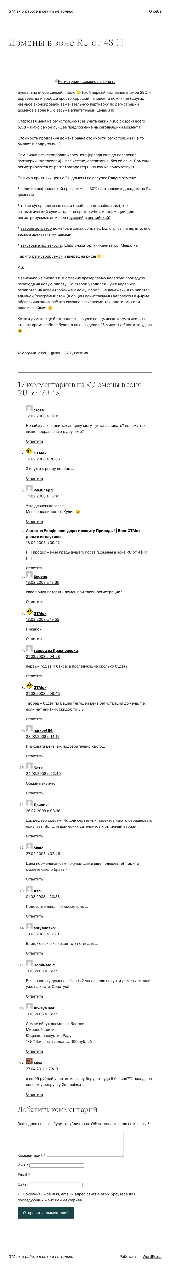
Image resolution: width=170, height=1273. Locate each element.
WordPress (152, 1256)
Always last (44, 1008)
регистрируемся (47, 256)
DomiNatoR (44, 965)
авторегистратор (36, 228)
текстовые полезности (41, 245)
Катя (38, 768)
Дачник (41, 805)
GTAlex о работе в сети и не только (40, 11)
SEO (69, 353)
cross (39, 410)
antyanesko (44, 928)
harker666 (43, 730)
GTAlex (40, 453)
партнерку (99, 104)
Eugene (40, 576)
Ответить (34, 441)
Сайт (22, 1184)
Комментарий (32, 1155)
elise (38, 1063)
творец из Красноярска (56, 650)
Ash (37, 891)
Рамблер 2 (43, 490)
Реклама (81, 353)
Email (24, 1174)
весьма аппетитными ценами (83, 110)
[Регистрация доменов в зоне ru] (85, 81)
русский (76, 217)
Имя (23, 1165)
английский (98, 217)
